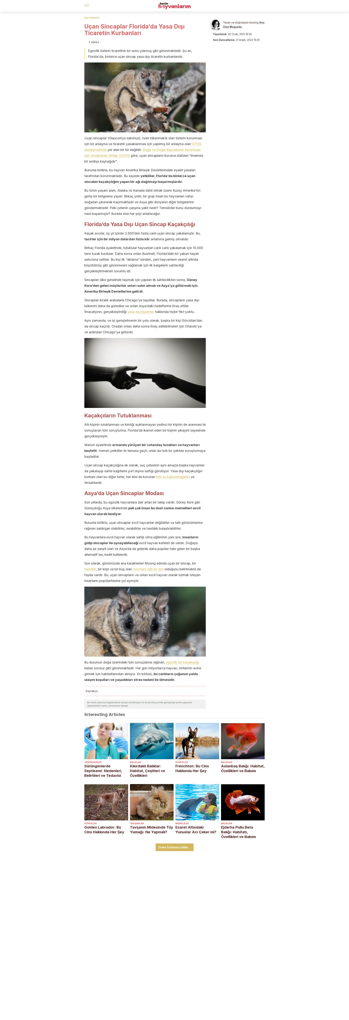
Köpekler (181, 762)
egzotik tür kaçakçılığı (182, 662)
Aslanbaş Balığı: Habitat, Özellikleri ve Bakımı (243, 768)
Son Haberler (92, 17)
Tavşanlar (137, 823)
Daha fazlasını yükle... (174, 847)
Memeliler (182, 823)
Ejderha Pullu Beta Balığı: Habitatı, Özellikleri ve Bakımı (238, 832)
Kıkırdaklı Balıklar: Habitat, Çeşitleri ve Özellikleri (147, 771)
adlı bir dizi (148, 569)
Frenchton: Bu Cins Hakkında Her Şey (192, 768)
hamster (90, 569)
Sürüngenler (93, 762)
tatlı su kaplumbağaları (173, 477)
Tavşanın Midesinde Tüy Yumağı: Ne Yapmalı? (151, 829)
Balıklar (135, 762)
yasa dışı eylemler (140, 312)
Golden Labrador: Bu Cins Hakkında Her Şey (104, 829)
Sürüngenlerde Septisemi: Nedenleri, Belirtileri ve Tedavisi (103, 771)
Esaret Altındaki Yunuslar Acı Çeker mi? (195, 829)
